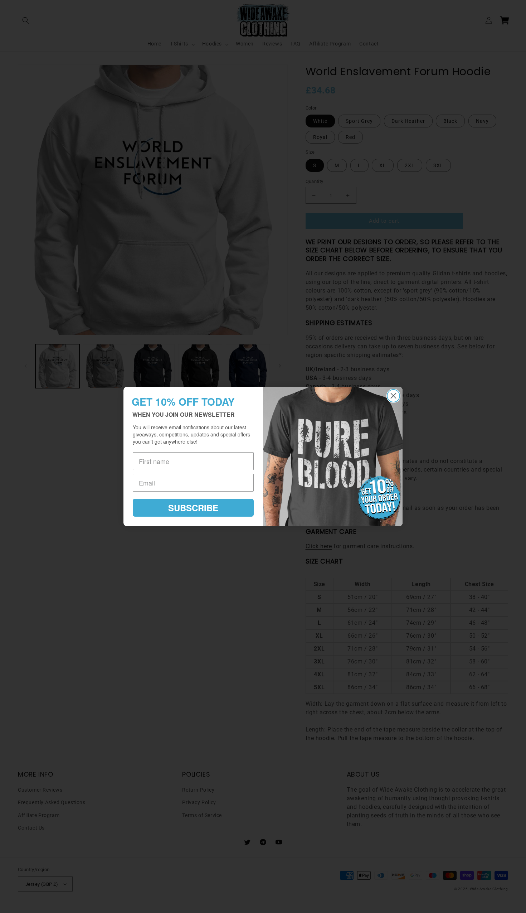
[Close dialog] (393, 396)
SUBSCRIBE (193, 508)
